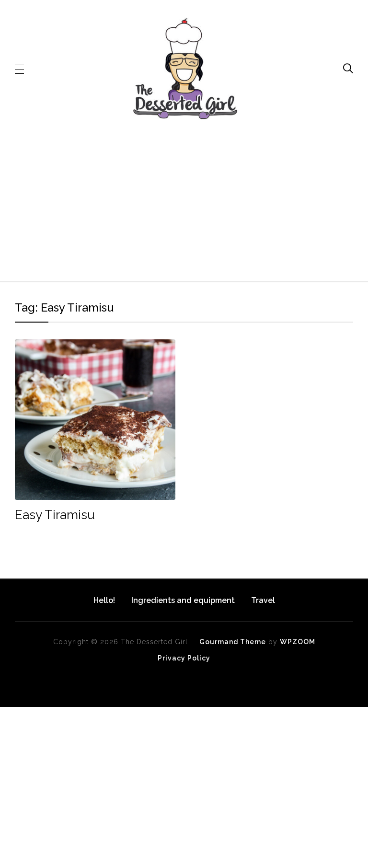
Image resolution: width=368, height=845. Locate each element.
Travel (263, 600)
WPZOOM (297, 642)
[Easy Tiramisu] (95, 345)
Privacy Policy (184, 658)
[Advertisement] (184, 204)
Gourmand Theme (232, 642)
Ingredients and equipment (183, 600)
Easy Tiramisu (55, 515)
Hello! (104, 600)
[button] (19, 68)
